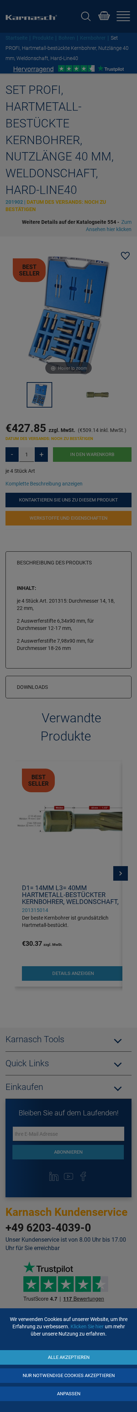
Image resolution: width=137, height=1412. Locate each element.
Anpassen (68, 1393)
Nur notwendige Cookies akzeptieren (69, 1375)
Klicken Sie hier (87, 1326)
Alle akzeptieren (69, 1357)
